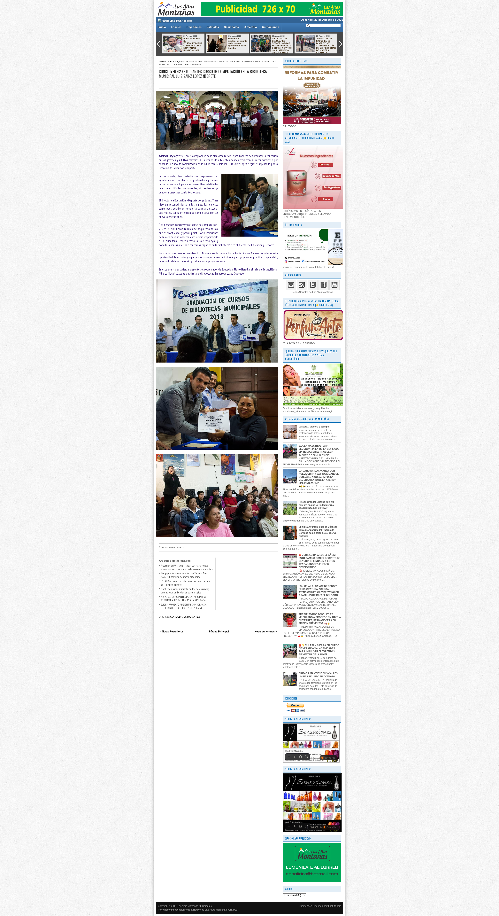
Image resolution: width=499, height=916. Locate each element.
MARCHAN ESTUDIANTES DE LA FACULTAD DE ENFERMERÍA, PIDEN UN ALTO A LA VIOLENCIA (183, 598)
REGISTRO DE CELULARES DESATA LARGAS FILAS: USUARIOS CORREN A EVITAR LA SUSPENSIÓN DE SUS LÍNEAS (193, 45)
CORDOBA (172, 61)
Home (162, 61)
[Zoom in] (294, 757)
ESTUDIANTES (186, 61)
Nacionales (231, 26)
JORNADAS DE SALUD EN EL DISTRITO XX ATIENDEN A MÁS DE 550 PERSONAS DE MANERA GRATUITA (237, 45)
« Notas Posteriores (171, 631)
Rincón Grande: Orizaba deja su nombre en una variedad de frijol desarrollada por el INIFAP (316, 505)
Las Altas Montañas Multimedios (195, 906)
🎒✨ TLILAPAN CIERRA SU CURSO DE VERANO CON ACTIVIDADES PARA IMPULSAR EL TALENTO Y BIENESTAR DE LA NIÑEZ (319, 650)
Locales (176, 26)
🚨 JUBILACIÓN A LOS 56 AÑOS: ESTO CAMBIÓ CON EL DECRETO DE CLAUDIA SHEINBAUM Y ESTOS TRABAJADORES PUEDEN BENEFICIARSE (319, 561)
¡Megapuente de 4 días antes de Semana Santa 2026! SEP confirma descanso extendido (185, 575)
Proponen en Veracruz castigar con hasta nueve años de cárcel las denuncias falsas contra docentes (186, 567)
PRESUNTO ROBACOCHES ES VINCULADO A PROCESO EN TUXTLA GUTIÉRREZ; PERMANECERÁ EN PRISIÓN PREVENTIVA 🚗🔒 (315, 46)
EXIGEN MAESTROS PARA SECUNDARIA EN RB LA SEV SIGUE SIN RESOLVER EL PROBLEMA (319, 448)
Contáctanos (270, 26)
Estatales (213, 26)
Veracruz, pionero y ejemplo (314, 426)
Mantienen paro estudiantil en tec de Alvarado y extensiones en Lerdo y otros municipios (185, 590)
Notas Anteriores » (266, 631)
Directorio (250, 26)
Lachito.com (334, 906)
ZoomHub (330, 757)
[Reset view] (300, 757)
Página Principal (219, 631)
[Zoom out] (288, 757)
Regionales (194, 26)
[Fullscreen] (306, 757)
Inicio (162, 26)
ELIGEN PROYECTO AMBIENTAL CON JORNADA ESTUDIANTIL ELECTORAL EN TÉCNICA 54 (183, 606)
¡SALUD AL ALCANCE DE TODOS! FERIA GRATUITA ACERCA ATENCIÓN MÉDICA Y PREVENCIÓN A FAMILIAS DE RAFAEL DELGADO (319, 591)
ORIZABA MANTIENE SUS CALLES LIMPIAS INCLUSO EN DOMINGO (318, 675)
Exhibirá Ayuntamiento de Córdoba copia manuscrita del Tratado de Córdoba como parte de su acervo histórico (318, 531)
